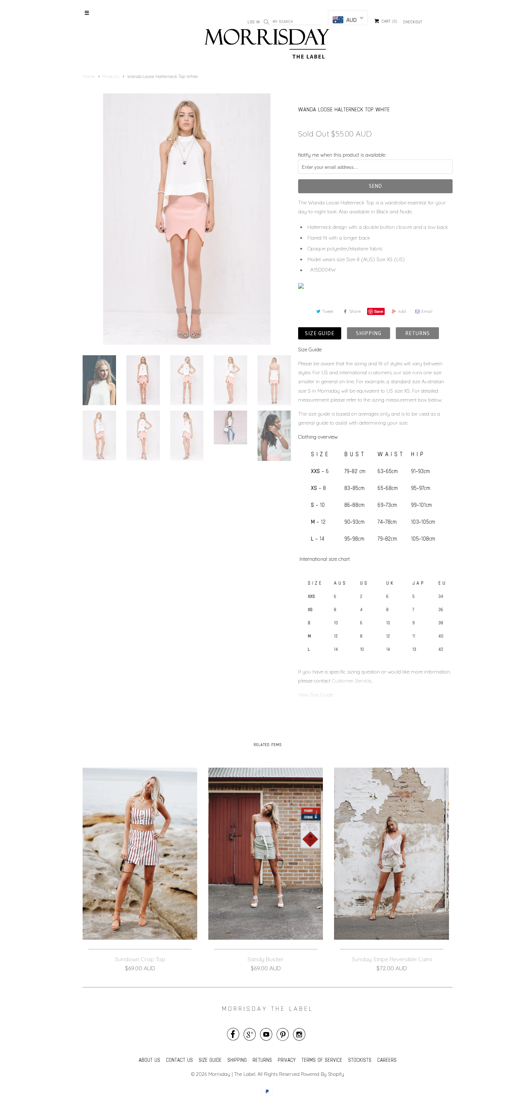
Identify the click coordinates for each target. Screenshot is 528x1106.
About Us (149, 1060)
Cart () (388, 21)
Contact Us (179, 1060)
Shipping (368, 333)
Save (378, 311)
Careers (387, 1060)
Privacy (287, 1060)
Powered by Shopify (322, 1074)
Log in (253, 22)
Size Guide (320, 333)
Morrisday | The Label (231, 1074)
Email (426, 311)
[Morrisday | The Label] (267, 45)
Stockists (359, 1060)
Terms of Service (321, 1060)
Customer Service (351, 680)
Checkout (412, 22)
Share (355, 311)
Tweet (327, 311)
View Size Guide (316, 694)
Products (110, 76)
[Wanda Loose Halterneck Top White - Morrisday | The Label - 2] (187, 219)
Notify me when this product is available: (342, 155)
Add (402, 311)
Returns (417, 333)
